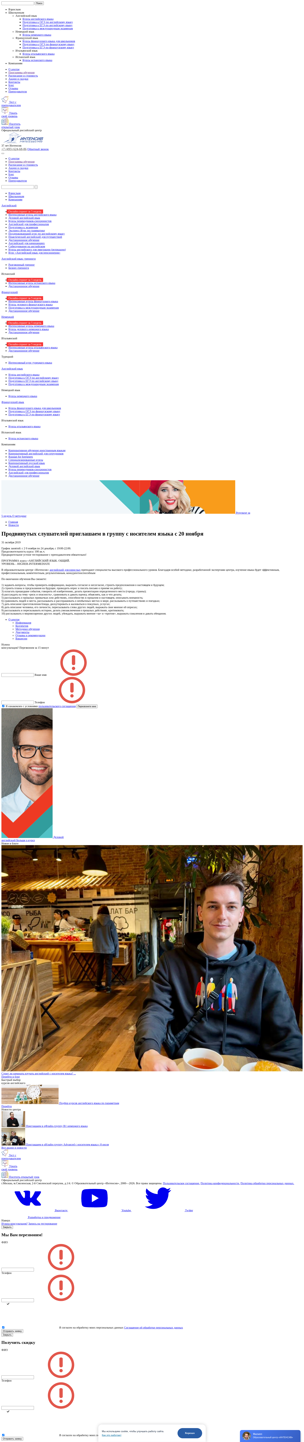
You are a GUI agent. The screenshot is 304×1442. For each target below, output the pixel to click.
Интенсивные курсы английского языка (32, 214)
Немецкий (7, 316)
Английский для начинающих (26, 243)
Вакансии (21, 638)
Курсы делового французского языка (30, 304)
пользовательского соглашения (57, 706)
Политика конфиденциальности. (220, 1183)
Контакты (14, 82)
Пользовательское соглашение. (181, 1183)
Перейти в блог (10, 1076)
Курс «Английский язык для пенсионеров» (34, 252)
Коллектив (21, 625)
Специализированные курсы (25, 459)
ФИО (4, 1242)
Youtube (126, 1210)
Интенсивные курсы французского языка (33, 301)
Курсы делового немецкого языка (28, 329)
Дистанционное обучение (23, 240)
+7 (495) (14, 149)
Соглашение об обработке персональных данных (153, 1327)
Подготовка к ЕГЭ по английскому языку (47, 25)
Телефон (6, 1272)
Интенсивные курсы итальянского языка (33, 347)
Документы (22, 632)
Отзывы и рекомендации (30, 635)
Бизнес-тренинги (18, 267)
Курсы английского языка (38, 18)
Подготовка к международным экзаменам (48, 28)
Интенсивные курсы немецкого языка (31, 326)
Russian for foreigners (20, 456)
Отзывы (13, 88)
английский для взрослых (65, 569)
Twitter (188, 1210)
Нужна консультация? (14, 1223)
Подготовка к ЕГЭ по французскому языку (48, 47)
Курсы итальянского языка (39, 53)
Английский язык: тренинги (18, 258)
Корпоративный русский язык (26, 463)
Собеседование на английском (26, 246)
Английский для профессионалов (28, 224)
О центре (14, 69)
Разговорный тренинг (21, 264)
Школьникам (16, 196)
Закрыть (7, 1227)
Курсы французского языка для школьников (49, 41)
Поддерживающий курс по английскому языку (36, 233)
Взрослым (14, 193)
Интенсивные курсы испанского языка (31, 283)
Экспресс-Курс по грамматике (26, 230)
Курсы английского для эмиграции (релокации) (37, 249)
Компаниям (15, 199)
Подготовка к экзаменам (23, 227)
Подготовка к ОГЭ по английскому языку (48, 22)
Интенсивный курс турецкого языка (30, 362)
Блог (11, 85)
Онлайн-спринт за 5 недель (24, 211)
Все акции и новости (14, 1147)
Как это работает (111, 1435)
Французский (9, 292)
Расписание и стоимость (23, 75)
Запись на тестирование (42, 1223)
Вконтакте (61, 1210)
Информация (23, 622)
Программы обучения (21, 72)
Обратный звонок (38, 149)
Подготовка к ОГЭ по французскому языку (48, 44)
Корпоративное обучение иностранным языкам (36, 450)
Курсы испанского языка (37, 60)
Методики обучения (27, 629)
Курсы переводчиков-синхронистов (30, 221)
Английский (9, 205)
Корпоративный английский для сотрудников (36, 453)
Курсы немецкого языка (37, 34)
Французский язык (12, 402)
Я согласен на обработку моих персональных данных (91, 1327)
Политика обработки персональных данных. (267, 1183)
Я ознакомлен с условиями (41, 706)
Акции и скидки (18, 78)
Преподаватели (17, 91)
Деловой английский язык (24, 217)
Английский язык (12, 368)
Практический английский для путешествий (35, 236)
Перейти (6, 1106)
